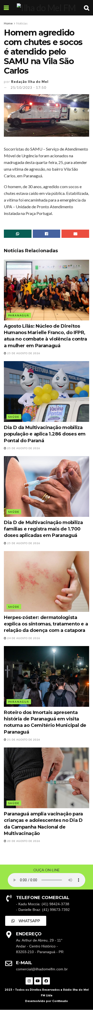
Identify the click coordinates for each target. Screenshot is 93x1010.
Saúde (13, 416)
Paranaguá (18, 315)
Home (8, 23)
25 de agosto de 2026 (23, 353)
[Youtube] (37, 981)
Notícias (22, 23)
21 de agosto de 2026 (23, 739)
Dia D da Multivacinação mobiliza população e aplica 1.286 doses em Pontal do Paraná (45, 434)
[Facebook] (46, 981)
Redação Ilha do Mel (30, 82)
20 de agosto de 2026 (23, 840)
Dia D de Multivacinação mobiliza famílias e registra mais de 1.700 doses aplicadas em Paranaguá (43, 529)
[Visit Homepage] (46, 7)
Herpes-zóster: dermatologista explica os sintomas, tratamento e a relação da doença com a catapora (46, 624)
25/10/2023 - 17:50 (28, 87)
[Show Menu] (6, 7)
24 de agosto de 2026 (23, 638)
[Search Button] (86, 7)
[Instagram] (29, 981)
